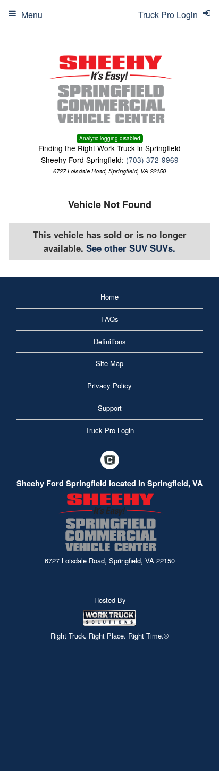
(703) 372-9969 (152, 159)
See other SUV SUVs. (130, 248)
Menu (32, 15)
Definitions (110, 341)
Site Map (109, 363)
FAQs (110, 319)
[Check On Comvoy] (109, 460)
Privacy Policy (109, 385)
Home (109, 297)
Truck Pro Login (110, 430)
